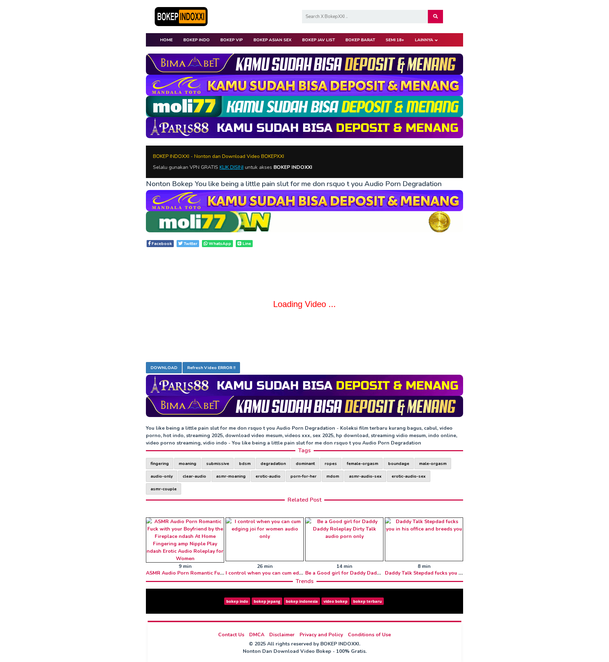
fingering (159, 463)
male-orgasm (433, 463)
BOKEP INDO (196, 40)
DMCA (256, 634)
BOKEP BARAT (360, 40)
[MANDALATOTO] (304, 84)
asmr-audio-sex (365, 476)
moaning (187, 463)
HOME (166, 40)
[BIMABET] (304, 63)
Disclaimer (282, 634)
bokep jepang (267, 601)
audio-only (161, 476)
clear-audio (194, 476)
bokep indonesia (302, 601)
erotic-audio (268, 476)
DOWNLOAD (163, 367)
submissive (217, 463)
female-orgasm (362, 463)
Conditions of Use (369, 634)
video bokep (335, 601)
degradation (273, 463)
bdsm (245, 463)
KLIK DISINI (232, 167)
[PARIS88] (304, 127)
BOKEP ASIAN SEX (272, 40)
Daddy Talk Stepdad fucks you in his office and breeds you (455, 573)
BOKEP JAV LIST (318, 40)
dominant (305, 463)
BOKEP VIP (231, 40)
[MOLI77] (304, 106)
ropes (331, 463)
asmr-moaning (231, 476)
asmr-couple (163, 489)
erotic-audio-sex (409, 476)
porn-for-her (303, 476)
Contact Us (231, 634)
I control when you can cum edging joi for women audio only (298, 573)
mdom (332, 476)
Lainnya (424, 40)
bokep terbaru (367, 601)
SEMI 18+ (395, 40)
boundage (398, 463)
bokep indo (237, 601)
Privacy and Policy (321, 634)
